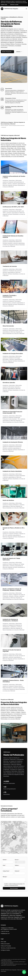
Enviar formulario (14, 888)
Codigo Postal (6, 871)
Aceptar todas (4, 4)
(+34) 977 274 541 (5, 931)
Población (17, 871)
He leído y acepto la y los (14, 884)
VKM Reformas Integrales (11, 8)
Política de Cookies (5, 943)
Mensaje (5, 876)
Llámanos (18, 51)
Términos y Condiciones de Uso (11, 885)
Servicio (17, 859)
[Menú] (26, 9)
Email (4, 865)
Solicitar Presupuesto (7, 51)
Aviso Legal (3, 941)
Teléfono (17, 865)
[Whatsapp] (24, 972)
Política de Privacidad (17, 883)
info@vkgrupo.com (5, 933)
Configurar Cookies (5, 950)
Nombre (5, 859)
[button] (14, 837)
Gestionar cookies (14, 4)
